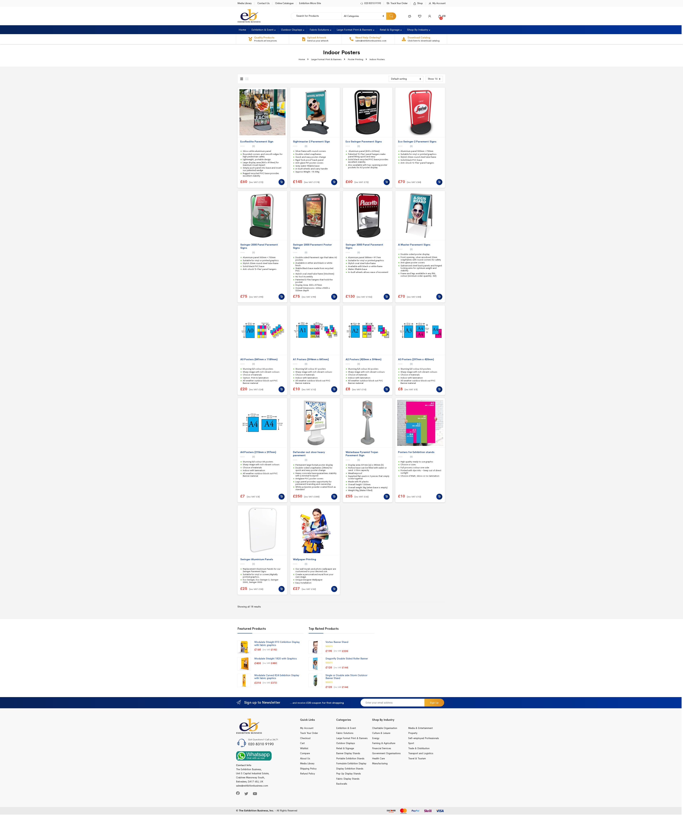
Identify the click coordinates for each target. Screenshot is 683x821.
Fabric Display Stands (347, 778)
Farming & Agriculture (383, 743)
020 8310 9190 (372, 3)
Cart (302, 743)
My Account (439, 3)
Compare (305, 753)
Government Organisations (386, 753)
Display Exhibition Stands (349, 768)
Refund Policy (307, 773)
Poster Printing (355, 59)
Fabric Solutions (319, 29)
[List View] (246, 79)
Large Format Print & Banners (354, 29)
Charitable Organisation (384, 728)
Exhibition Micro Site (310, 3)
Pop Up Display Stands (348, 773)
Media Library (244, 3)
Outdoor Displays (291, 29)
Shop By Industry (417, 29)
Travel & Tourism (417, 758)
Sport (411, 743)
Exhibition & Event (262, 29)
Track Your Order (398, 3)
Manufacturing (380, 763)
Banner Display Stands (348, 753)
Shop (420, 3)
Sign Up (434, 702)
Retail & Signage (389, 29)
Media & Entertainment (420, 728)
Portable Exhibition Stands (350, 758)
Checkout (305, 738)
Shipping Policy (308, 768)
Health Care (378, 758)
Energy (375, 738)
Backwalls (341, 783)
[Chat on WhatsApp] (254, 755)
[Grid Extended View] (241, 79)
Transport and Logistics (420, 753)
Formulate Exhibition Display (351, 763)
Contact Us (263, 3)
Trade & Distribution (419, 748)
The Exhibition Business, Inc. (256, 810)
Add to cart (282, 182)
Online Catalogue (284, 3)
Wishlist (304, 748)
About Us (305, 758)
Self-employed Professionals (423, 738)
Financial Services (381, 748)
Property (412, 733)
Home (242, 29)
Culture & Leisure (381, 733)
